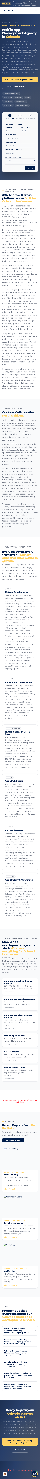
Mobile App (13, 23)
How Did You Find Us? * (14, 157)
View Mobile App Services (15, 86)
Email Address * (11, 135)
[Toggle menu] (36, 10)
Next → (30, 168)
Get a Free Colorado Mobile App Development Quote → (20, 1442)
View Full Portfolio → (13, 1140)
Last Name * (25, 127)
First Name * (9, 127)
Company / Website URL (14, 149)
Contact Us (20, 1450)
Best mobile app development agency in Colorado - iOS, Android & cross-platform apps (20, 3)
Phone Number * (11, 142)
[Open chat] (35, 1474)
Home (4, 23)
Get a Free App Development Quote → (20, 80)
